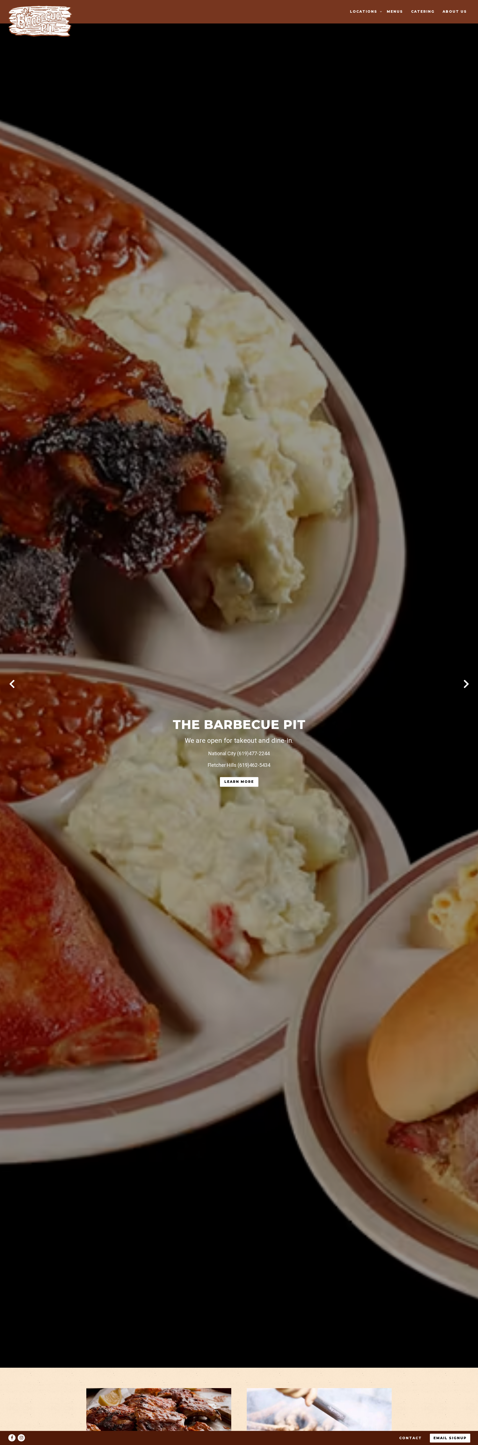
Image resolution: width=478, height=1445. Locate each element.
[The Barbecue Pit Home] (42, 20)
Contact (410, 1438)
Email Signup (450, 1438)
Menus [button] (395, 11)
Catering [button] (423, 11)
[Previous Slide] (12, 684)
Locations (365, 11)
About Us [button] (455, 11)
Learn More (239, 782)
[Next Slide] (466, 684)
